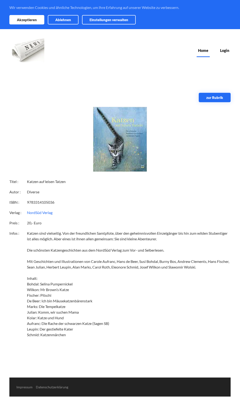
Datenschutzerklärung (52, 387)
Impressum (24, 387)
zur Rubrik (214, 97)
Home (203, 50)
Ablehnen (63, 20)
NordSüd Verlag (39, 212)
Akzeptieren (27, 20)
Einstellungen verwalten (109, 20)
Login (224, 50)
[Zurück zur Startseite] (26, 50)
